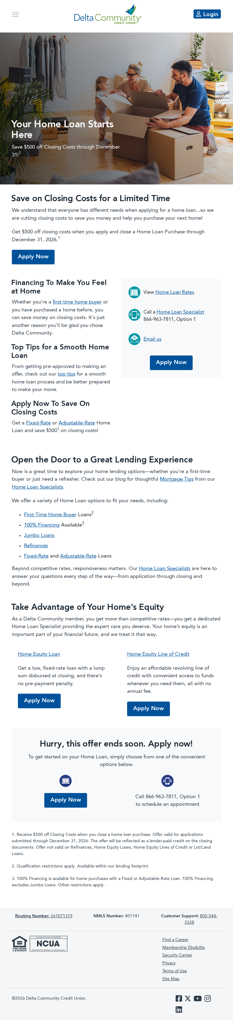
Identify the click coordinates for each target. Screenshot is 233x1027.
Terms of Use (174, 971)
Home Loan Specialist (180, 312)
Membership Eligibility (183, 948)
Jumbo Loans (39, 535)
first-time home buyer (77, 302)
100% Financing (41, 525)
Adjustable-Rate (77, 423)
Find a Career (175, 940)
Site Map (171, 979)
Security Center (177, 955)
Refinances (36, 545)
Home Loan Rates (174, 292)
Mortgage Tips (177, 479)
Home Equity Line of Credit (158, 654)
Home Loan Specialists (37, 487)
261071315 (44, 916)
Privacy (169, 963)
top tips (66, 374)
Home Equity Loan (39, 654)
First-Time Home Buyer (50, 514)
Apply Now (33, 257)
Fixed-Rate (38, 423)
